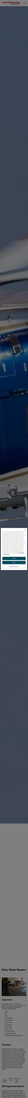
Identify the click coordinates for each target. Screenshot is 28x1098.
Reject (14, 562)
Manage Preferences (14, 566)
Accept (14, 558)
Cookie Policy (21, 552)
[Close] (25, 529)
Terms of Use (6, 554)
